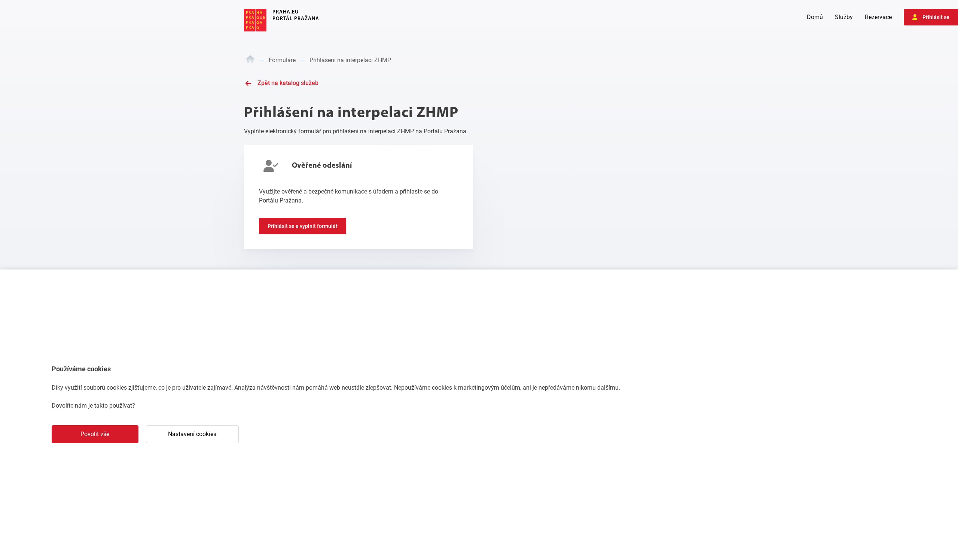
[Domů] (250, 60)
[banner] (281, 20)
